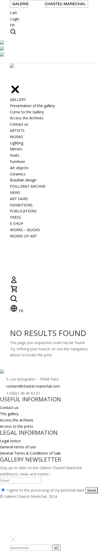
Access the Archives (26, 117)
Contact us (19, 124)
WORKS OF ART (23, 236)
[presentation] (56, 547)
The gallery (9, 413)
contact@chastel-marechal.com (33, 386)
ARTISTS (17, 130)
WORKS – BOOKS (25, 229)
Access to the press (16, 426)
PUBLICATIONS (23, 211)
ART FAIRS (19, 198)
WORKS (16, 136)
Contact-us (9, 407)
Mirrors (16, 148)
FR (12, 25)
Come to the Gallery (27, 111)
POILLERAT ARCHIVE (27, 186)
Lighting (16, 142)
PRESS (15, 217)
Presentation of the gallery (32, 105)
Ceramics (18, 174)
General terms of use (18, 446)
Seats (14, 155)
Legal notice (10, 440)
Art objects (19, 167)
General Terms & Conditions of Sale (30, 453)
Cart (13, 12)
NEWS (15, 192)
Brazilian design (23, 179)
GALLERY (18, 99)
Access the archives (16, 420)
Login (14, 18)
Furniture (17, 161)
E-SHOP (16, 223)
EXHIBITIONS (21, 205)
